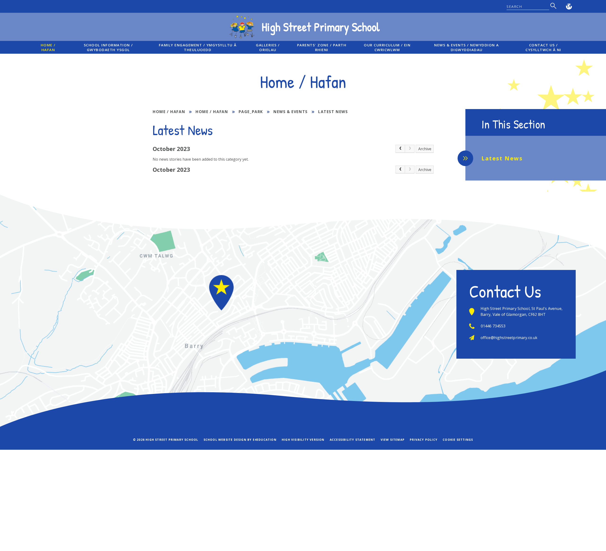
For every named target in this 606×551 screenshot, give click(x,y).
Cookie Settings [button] (458, 440)
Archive (424, 148)
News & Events (290, 111)
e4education (264, 440)
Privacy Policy (423, 440)
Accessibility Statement (352, 440)
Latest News (333, 111)
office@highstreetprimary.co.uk (509, 337)
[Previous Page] (400, 149)
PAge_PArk (251, 111)
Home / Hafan (169, 111)
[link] (409, 149)
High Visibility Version (303, 440)
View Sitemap (393, 440)
